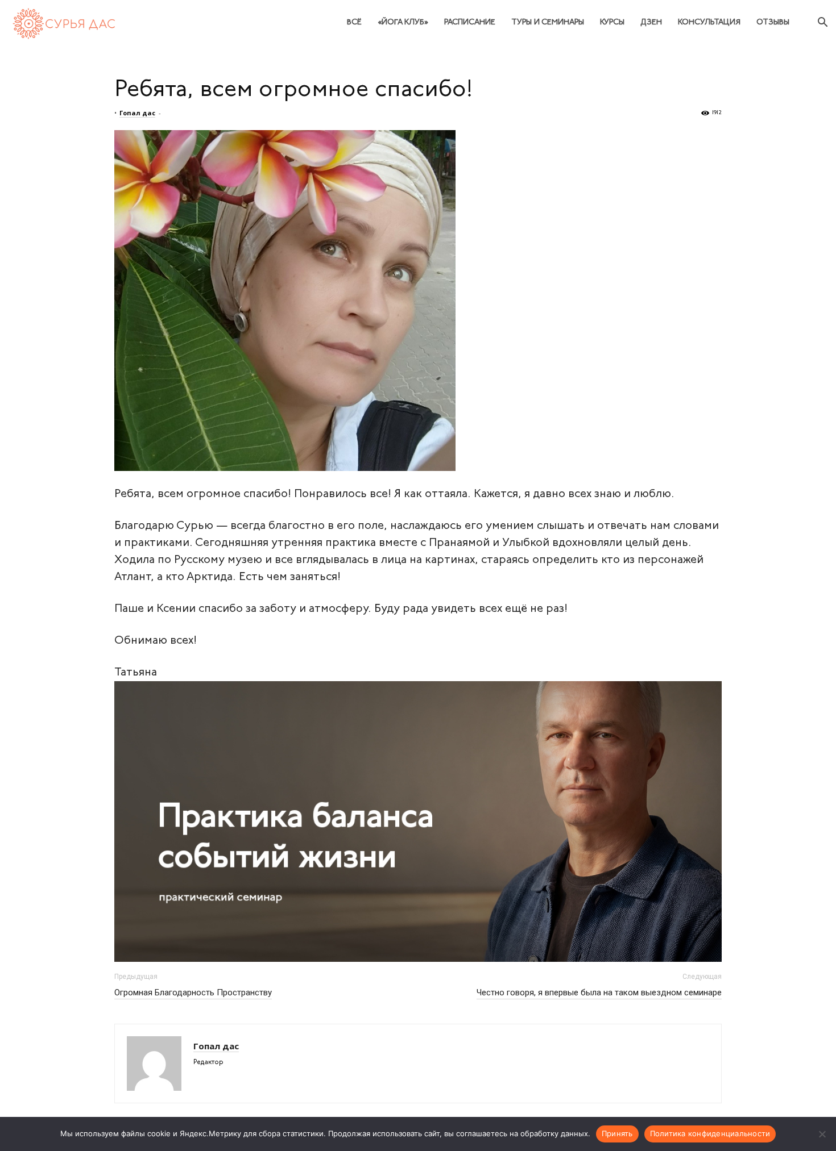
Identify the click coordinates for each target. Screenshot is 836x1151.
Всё (354, 22)
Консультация (709, 22)
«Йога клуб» (403, 22)
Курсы (612, 22)
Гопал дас (137, 113)
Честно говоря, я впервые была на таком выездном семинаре (599, 992)
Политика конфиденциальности (710, 1133)
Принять (617, 1133)
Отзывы (772, 22)
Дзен (651, 22)
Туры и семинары (547, 22)
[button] (822, 23)
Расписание (469, 22)
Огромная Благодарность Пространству (193, 992)
